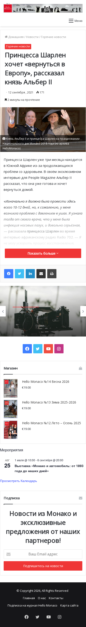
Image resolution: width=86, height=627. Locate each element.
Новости (32, 37)
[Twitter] (19, 273)
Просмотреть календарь (18, 480)
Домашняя (16, 37)
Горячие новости (53, 37)
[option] (43, 311)
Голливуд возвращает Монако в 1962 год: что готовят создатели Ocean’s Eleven (42, 324)
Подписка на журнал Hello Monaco (32, 605)
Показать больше (42, 253)
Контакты (56, 598)
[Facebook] (8, 273)
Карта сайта (69, 605)
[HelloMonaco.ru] (43, 8)
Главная (29, 598)
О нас (42, 598)
